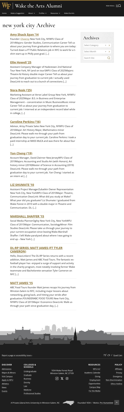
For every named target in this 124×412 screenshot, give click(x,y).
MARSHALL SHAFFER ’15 (27, 216)
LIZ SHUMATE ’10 (22, 185)
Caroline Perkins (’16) (25, 122)
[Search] (109, 58)
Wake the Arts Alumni (38, 5)
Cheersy (25, 39)
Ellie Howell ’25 (20, 62)
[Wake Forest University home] (6, 6)
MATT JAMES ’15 (21, 283)
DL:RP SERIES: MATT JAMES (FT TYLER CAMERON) (36, 249)
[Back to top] (116, 402)
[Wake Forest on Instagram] (67, 379)
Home (4, 13)
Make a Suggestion (17, 13)
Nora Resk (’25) (21, 90)
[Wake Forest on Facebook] (57, 379)
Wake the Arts (69, 13)
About (30, 13)
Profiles (41, 13)
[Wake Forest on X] (62, 379)
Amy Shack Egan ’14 (24, 34)
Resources (54, 13)
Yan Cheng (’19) (21, 153)
